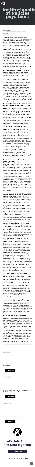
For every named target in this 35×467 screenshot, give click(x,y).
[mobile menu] (32, 3)
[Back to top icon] (31, 463)
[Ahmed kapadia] (3, 3)
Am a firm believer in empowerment (12, 416)
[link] (17, 431)
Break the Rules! (7, 365)
